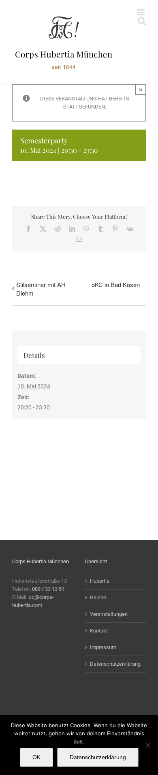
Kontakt (99, 631)
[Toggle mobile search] (142, 21)
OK (36, 757)
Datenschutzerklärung (115, 664)
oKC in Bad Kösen (116, 284)
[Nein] (148, 745)
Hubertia (99, 581)
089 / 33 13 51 (48, 589)
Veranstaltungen (109, 614)
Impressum (103, 647)
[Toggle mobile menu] (141, 12)
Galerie (98, 597)
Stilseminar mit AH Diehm (41, 288)
